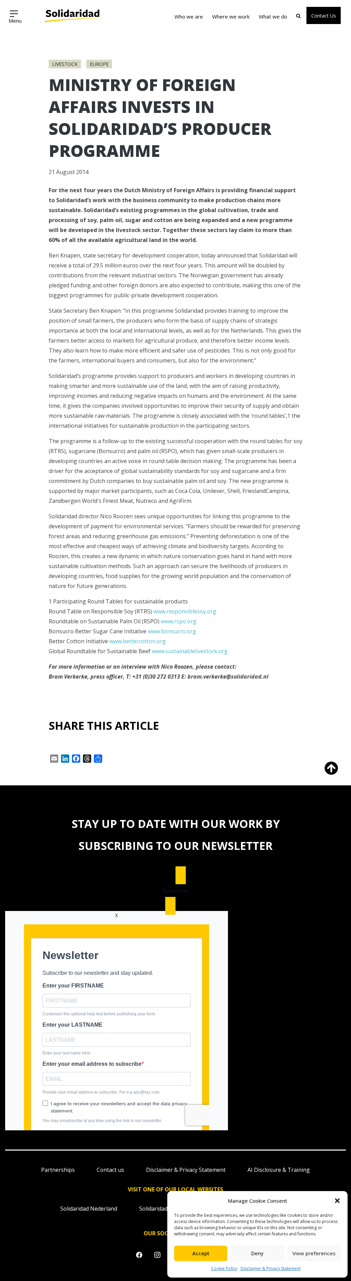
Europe (99, 64)
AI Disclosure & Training (278, 1170)
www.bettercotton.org (137, 641)
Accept (200, 1253)
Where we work (231, 16)
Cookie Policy (224, 1268)
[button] (337, 1200)
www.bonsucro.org (172, 631)
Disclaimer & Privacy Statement (271, 1268)
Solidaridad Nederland (88, 1208)
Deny (257, 1253)
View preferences (314, 1253)
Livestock (64, 64)
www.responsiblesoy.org (184, 611)
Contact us (110, 1170)
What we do (273, 16)
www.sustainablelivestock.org (190, 651)
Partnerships (58, 1170)
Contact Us (323, 15)
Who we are (188, 16)
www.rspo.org (178, 621)
